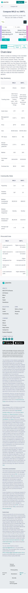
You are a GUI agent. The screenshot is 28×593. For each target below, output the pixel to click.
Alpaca (12, 419)
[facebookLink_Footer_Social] (3, 339)
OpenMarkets (5, 419)
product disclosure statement (12, 539)
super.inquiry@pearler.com (8, 547)
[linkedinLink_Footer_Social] (12, 339)
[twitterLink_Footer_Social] (9, 339)
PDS (16, 474)
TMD (11, 476)
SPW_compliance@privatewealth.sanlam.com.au (13, 552)
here (3, 465)
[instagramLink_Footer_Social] (6, 339)
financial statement (6, 508)
